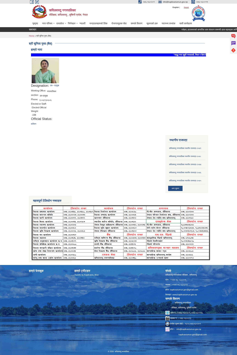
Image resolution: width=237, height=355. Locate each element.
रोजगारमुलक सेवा (119, 23)
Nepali (186, 7)
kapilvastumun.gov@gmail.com (184, 289)
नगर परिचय (47, 23)
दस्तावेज (60, 23)
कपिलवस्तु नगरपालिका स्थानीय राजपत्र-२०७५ (185, 180)
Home (31, 36)
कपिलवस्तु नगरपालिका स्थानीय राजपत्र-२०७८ (185, 156)
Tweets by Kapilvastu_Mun (86, 275)
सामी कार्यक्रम (185, 23)
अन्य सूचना (175, 188)
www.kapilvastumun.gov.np (184, 294)
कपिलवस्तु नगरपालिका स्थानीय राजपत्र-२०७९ (185, 148)
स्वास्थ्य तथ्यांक (168, 23)
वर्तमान (33, 124)
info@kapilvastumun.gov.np (188, 329)
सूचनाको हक (152, 23)
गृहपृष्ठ (35, 23)
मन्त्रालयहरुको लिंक (98, 23)
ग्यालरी (82, 23)
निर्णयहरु (71, 23)
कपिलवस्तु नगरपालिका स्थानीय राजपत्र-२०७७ (185, 164)
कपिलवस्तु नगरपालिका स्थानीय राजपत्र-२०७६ (185, 172)
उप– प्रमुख (54, 85)
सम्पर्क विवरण (136, 23)
